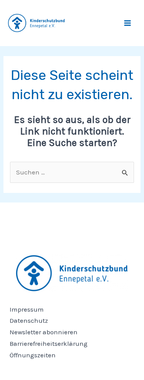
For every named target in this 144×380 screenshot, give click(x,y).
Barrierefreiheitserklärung (49, 343)
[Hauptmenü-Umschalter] (128, 23)
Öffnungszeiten (33, 355)
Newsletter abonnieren (44, 332)
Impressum (27, 309)
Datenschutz (29, 320)
